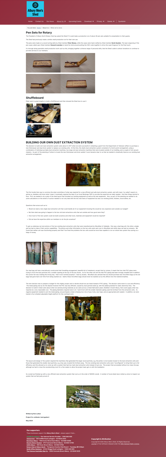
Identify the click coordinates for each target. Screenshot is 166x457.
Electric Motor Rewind (34, 443)
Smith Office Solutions (34, 449)
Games (109, 21)
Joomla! (93, 444)
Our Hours (50, 21)
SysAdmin (121, 21)
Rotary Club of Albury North (36, 447)
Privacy (99, 21)
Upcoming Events (75, 21)
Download (88, 21)
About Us (60, 21)
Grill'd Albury (31, 445)
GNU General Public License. (130, 444)
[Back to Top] (163, 454)
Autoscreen (31, 439)
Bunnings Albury (32, 441)
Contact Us (39, 21)
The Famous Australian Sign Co (37, 451)
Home (30, 21)
